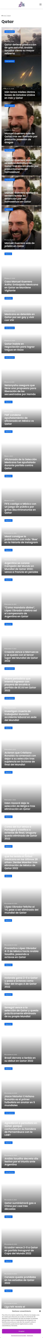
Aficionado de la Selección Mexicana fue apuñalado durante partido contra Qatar (20, 464)
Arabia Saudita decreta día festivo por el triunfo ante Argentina (21, 1161)
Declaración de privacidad (18, 1335)
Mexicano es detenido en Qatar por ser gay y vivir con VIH (19, 317)
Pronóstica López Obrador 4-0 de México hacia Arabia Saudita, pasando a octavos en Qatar (21, 953)
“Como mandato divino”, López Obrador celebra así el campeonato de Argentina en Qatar (20, 612)
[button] (40, 1311)
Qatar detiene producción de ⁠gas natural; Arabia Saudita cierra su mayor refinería (20, 49)
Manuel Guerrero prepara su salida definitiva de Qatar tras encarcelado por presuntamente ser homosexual (21, 166)
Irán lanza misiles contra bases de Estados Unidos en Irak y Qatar (19, 95)
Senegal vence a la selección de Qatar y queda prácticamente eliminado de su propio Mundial (21, 1012)
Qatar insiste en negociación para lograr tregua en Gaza (19, 346)
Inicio (4, 15)
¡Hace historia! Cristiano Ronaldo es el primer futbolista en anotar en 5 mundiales (19, 1101)
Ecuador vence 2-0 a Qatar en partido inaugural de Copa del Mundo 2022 (21, 1250)
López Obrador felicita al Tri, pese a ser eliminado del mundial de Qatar (21, 909)
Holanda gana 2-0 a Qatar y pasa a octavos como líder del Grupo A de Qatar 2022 (21, 982)
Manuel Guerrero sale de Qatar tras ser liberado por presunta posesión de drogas (20, 138)
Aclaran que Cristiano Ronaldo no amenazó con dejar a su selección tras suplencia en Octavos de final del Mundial (20, 758)
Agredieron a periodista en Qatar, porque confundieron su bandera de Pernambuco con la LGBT (20, 1129)
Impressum (30, 1335)
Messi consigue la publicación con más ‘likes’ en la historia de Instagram (21, 539)
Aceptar (21, 1331)
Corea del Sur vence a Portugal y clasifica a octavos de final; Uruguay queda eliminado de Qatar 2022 (20, 832)
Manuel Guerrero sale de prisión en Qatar (19, 244)
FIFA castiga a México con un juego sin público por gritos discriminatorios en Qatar (20, 508)
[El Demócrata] (21, 4)
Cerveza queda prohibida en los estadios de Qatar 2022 (20, 1280)
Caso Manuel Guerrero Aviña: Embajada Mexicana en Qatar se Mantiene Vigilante (21, 286)
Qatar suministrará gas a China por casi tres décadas (20, 1206)
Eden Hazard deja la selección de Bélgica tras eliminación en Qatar (19, 806)
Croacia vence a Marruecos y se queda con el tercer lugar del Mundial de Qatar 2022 (21, 656)
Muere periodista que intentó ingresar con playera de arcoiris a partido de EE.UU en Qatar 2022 (20, 684)
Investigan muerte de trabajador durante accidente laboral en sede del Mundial (20, 716)
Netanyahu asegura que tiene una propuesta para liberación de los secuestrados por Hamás (20, 390)
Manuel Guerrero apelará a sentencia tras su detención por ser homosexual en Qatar (21, 197)
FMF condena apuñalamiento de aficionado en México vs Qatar (19, 419)
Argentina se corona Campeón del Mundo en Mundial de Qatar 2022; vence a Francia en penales (21, 567)
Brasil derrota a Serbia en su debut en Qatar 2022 (20, 1059)
